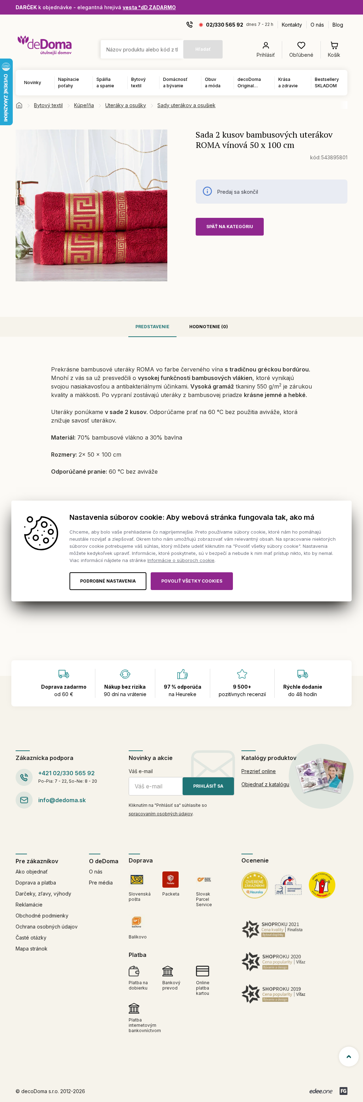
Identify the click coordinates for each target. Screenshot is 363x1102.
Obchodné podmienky (42, 916)
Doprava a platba (36, 883)
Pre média (101, 883)
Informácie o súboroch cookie (180, 560)
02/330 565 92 (224, 25)
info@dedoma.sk (62, 800)
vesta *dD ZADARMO (149, 7)
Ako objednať (32, 872)
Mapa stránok (32, 949)
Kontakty (292, 25)
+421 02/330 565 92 (66, 773)
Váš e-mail (141, 771)
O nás (317, 25)
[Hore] (349, 1057)
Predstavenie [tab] (152, 326)
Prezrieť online (258, 771)
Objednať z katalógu (265, 784)
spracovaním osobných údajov (160, 813)
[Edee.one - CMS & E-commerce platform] (321, 1091)
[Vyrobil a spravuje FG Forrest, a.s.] (343, 1091)
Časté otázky (31, 938)
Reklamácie (29, 905)
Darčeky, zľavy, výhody (43, 894)
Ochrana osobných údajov (47, 927)
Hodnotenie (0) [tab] (208, 326)
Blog (338, 25)
